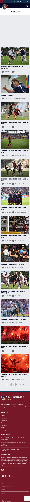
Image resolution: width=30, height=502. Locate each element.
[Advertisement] (15, 31)
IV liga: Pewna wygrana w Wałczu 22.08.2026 (10, 450)
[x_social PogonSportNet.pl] (24, 1)
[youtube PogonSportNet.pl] (14, 1)
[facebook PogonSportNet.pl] (21, 1)
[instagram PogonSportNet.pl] (17, 1)
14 (20, 384)
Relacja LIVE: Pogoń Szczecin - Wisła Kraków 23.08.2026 (13, 438)
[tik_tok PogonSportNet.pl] (27, 1)
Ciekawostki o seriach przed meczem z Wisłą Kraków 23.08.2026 (13, 444)
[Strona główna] (5, 7)
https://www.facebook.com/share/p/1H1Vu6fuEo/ (14, 466)
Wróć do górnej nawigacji (15, 393)
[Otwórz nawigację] (27, 5)
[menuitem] (3, 415)
